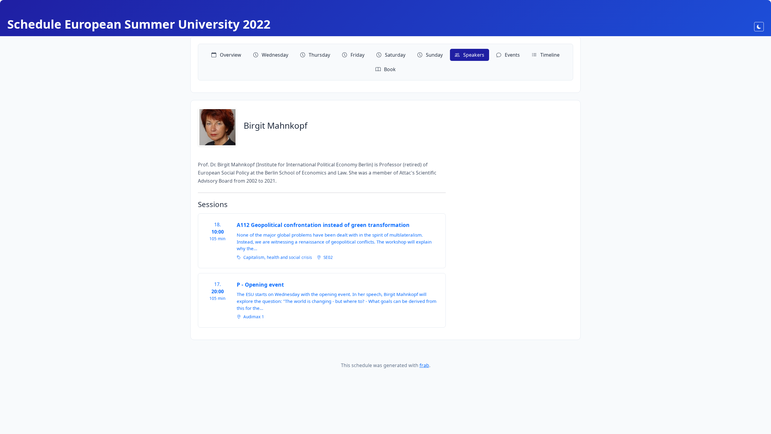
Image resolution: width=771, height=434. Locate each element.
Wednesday (274, 55)
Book (389, 69)
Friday (356, 55)
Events (512, 55)
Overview (230, 55)
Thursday (318, 55)
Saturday (394, 55)
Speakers (473, 55)
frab (424, 365)
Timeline (549, 55)
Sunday (434, 55)
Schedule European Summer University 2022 (138, 24)
